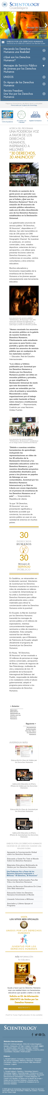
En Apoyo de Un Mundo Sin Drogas (30, 1078)
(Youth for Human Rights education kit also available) (24, 1015)
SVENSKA (7, 1050)
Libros (15, 1062)
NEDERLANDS (11, 1048)
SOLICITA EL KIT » (24, 1008)
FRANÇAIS (13, 1046)
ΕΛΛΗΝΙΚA (8, 1051)
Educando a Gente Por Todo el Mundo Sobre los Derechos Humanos (23, 860)
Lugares (14, 1064)
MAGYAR (28, 1048)
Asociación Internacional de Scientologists (24, 1075)
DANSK (6, 1046)
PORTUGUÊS (25, 1051)
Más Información (34, 1062)
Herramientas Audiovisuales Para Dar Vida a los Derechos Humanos (22, 881)
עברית (21, 1046)
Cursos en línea (23, 1062)
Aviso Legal (12, 1092)
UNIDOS (8, 77)
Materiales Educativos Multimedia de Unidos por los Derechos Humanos (22, 866)
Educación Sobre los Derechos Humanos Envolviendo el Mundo (20, 894)
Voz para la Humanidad (11, 1060)
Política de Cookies (31, 1090)
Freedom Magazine (31, 1076)
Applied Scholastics (35, 120)
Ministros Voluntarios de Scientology (24, 1075)
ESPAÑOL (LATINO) (18, 1050)
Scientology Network (31, 1071)
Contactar (7, 1064)
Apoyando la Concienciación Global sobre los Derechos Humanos (22, 853)
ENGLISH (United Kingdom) (32, 1044)
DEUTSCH (21, 1048)
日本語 (27, 1046)
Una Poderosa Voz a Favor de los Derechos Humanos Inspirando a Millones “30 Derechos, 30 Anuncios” (22, 874)
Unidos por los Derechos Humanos (15, 1080)
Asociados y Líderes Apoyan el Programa (20, 905)
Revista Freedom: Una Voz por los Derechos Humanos (18, 94)
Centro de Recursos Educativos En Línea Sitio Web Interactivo (24, 887)
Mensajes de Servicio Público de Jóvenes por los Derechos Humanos (20, 69)
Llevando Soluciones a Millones (20, 899)
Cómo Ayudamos (7, 122)
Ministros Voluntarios (26, 1060)
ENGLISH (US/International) (13, 1044)
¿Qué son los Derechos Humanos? (17, 58)
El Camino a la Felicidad (21, 121)
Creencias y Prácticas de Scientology (29, 1059)
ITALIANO (16, 1051)
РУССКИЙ (34, 1046)
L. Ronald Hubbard (10, 1059)
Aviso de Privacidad (17, 1090)
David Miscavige (23, 1073)
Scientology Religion (10, 1073)
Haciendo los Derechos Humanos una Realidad (17, 50)
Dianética (20, 1071)
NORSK (35, 1048)
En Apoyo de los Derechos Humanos (19, 83)
